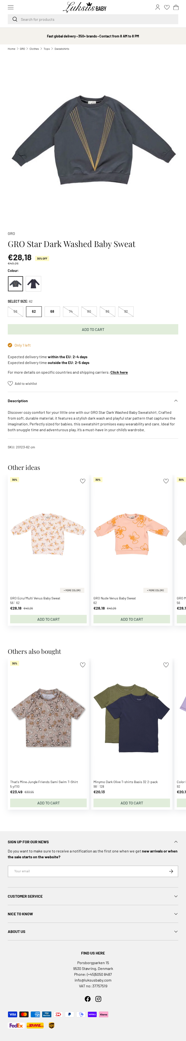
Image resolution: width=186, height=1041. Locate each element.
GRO (22, 48)
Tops (47, 48)
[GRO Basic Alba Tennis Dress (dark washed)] (33, 283)
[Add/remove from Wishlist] (82, 481)
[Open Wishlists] (167, 7)
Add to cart (93, 329)
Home (11, 48)
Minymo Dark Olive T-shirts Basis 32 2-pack (125, 782)
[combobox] (93, 19)
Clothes (34, 48)
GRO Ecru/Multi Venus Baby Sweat (35, 598)
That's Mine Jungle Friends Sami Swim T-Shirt (44, 782)
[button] (176, 7)
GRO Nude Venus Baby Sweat (114, 598)
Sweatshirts (61, 48)
